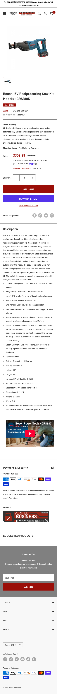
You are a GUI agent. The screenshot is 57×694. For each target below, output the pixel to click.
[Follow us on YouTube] (22, 659)
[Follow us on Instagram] (11, 659)
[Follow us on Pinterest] (17, 659)
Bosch (6, 111)
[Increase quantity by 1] (32, 178)
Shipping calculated (21, 168)
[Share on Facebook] (34, 215)
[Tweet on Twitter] (46, 215)
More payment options (28, 205)
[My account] (45, 13)
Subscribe (28, 587)
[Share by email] (52, 215)
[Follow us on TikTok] (28, 659)
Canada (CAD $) (10, 645)
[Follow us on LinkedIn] (34, 659)
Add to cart (28, 189)
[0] (51, 13)
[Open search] (39, 13)
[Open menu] (4, 13)
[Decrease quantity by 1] (16, 178)
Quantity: (7, 178)
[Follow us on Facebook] (5, 659)
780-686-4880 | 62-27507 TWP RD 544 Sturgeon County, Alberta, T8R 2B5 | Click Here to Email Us (28, 3)
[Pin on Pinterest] (40, 215)
